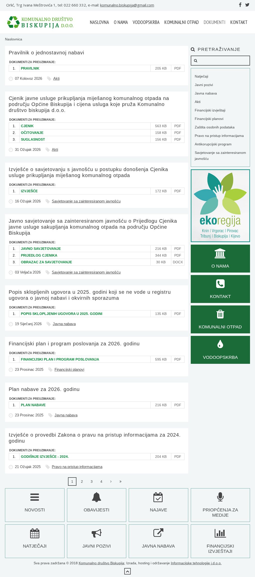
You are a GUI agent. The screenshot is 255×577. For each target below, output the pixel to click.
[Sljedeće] (111, 481)
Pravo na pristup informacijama (77, 467)
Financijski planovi (69, 369)
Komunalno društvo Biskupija (101, 563)
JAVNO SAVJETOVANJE (41, 249)
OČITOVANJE (32, 133)
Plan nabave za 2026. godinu (44, 389)
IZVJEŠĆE (29, 191)
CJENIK (27, 126)
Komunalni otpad (181, 22)
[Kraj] (121, 481)
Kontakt (239, 22)
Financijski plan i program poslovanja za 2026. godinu (74, 343)
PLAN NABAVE (33, 405)
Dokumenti (214, 22)
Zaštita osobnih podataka (215, 127)
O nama (121, 22)
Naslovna (99, 22)
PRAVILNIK (30, 68)
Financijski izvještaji (210, 110)
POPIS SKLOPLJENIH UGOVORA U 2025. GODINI (61, 314)
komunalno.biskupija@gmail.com (127, 4)
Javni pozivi (204, 85)
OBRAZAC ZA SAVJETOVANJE (46, 262)
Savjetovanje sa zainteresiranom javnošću (86, 201)
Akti (56, 78)
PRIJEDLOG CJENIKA (39, 255)
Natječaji (201, 76)
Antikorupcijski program (213, 144)
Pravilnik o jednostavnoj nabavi (46, 52)
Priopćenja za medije (220, 512)
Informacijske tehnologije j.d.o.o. (196, 563)
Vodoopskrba (146, 22)
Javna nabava (64, 324)
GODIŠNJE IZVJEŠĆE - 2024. (45, 457)
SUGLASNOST (33, 139)
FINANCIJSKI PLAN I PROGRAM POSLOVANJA (60, 359)
